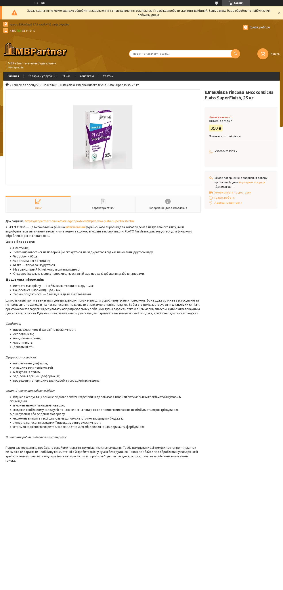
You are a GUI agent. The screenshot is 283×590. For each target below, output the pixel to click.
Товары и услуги (40, 76)
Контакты (87, 76)
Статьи (108, 76)
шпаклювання (75, 227)
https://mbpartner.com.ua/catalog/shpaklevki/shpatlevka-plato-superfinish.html (80, 221)
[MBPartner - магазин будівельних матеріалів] (35, 49)
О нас (67, 76)
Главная (13, 76)
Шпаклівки (49, 85)
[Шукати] (235, 53)
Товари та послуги (25, 85)
